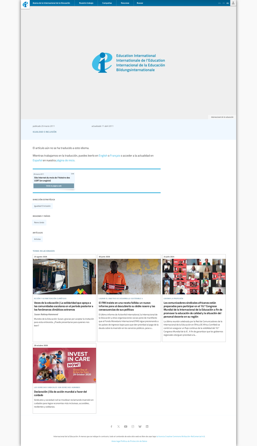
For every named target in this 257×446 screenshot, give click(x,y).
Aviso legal (116, 441)
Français (115, 155)
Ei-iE (25, 5)
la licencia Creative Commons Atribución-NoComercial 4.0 (181, 436)
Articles (37, 239)
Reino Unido (39, 222)
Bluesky (140, 426)
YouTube (125, 426)
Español (37, 160)
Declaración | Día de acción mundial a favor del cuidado (64, 376)
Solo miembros (233, 3)
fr (224, 3)
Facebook (111, 426)
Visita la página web (54, 185)
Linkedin (147, 426)
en (219, 3)
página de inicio (65, 160)
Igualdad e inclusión (42, 206)
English (103, 155)
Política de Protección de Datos (134, 441)
